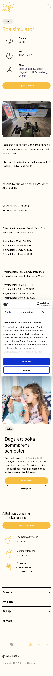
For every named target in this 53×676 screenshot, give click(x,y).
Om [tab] (43, 312)
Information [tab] (26, 312)
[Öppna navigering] (48, 7)
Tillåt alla (26, 361)
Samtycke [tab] (10, 312)
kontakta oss (29, 472)
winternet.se (12, 656)
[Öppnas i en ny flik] (37, 304)
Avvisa (26, 370)
